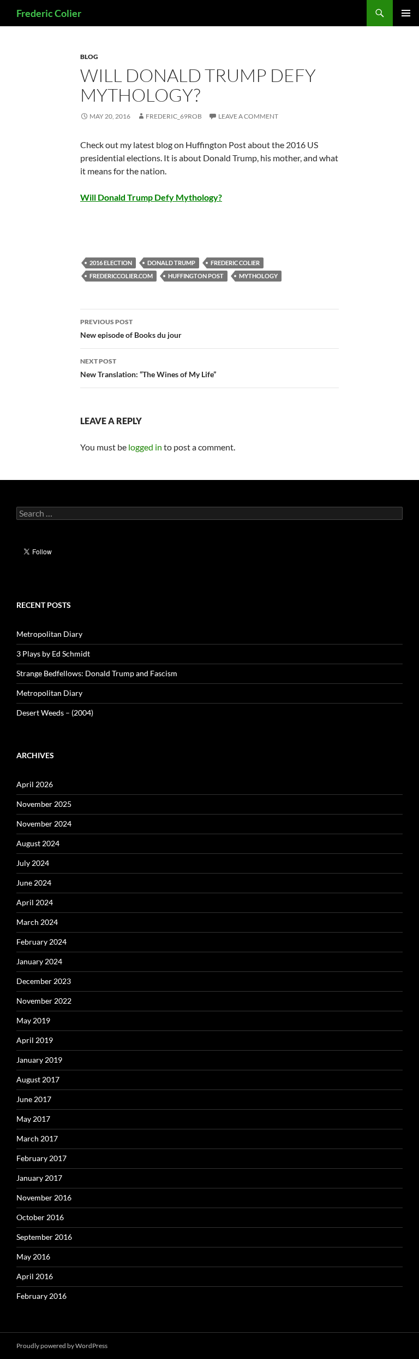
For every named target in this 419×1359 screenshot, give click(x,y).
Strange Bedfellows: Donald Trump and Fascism (96, 673)
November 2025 (43, 804)
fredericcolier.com (121, 275)
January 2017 (39, 1177)
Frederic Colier (48, 13)
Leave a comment (248, 116)
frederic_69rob (174, 116)
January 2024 (39, 961)
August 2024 (37, 843)
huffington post (196, 275)
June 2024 (33, 882)
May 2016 (33, 1256)
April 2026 (34, 784)
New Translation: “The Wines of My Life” (148, 368)
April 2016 (34, 1276)
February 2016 (41, 1296)
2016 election (110, 262)
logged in (145, 447)
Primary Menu (406, 13)
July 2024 (32, 863)
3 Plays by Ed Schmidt (53, 653)
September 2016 (44, 1236)
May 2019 (33, 1020)
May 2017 (33, 1118)
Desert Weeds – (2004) (54, 712)
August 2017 (37, 1079)
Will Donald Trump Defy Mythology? (151, 197)
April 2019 (34, 1040)
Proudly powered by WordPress (61, 1346)
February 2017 (41, 1158)
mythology (258, 275)
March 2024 (37, 922)
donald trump (171, 262)
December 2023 (43, 981)
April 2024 (34, 902)
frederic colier (235, 262)
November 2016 (43, 1197)
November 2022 (43, 1000)
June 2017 (33, 1099)
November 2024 (43, 823)
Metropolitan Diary (49, 634)
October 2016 (40, 1217)
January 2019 (39, 1059)
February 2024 (41, 941)
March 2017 (37, 1138)
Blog (89, 56)
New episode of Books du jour (131, 328)
